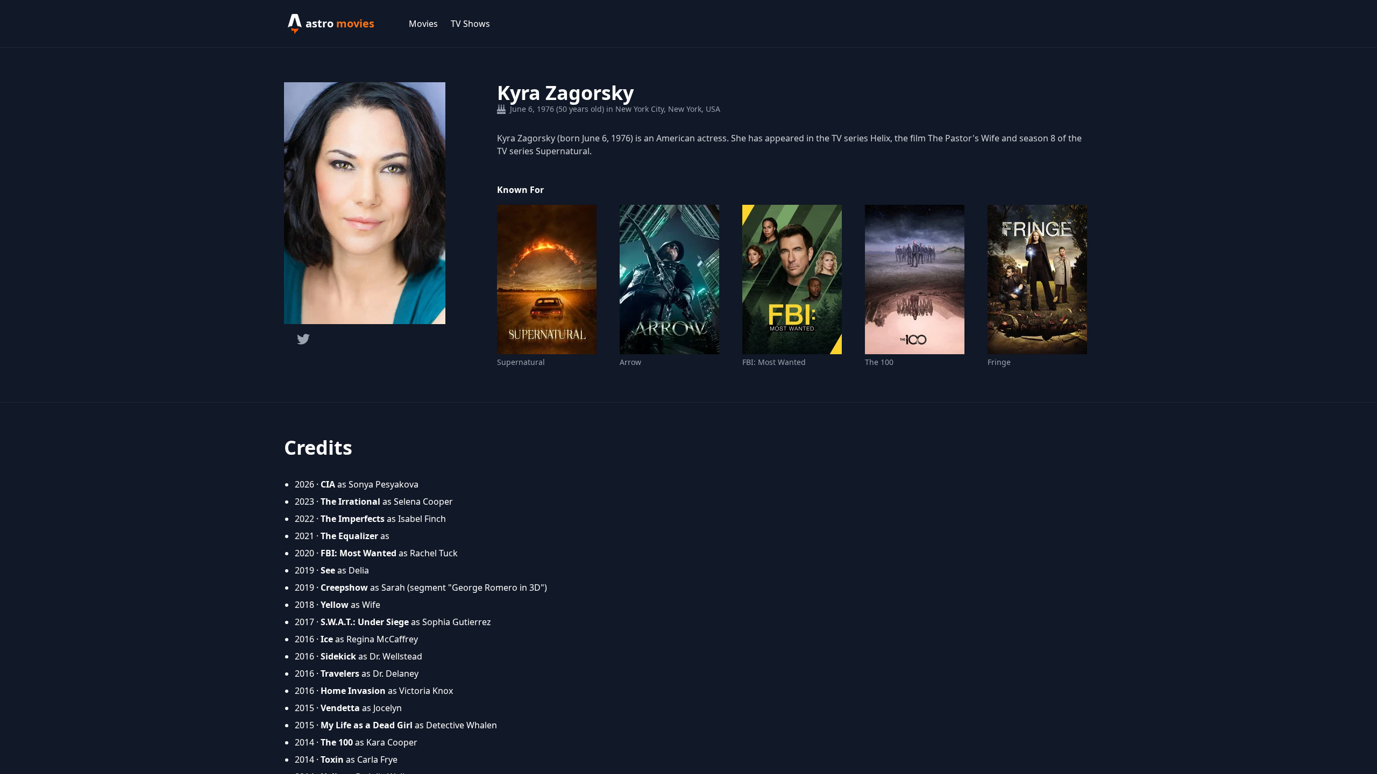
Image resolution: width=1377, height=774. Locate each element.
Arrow (630, 362)
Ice (327, 639)
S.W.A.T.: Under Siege (365, 622)
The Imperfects (353, 519)
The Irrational (350, 501)
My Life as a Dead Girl (367, 725)
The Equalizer (349, 536)
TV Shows (470, 24)
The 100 (879, 362)
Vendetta (340, 708)
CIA (328, 484)
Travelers (340, 673)
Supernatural (521, 362)
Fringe (999, 362)
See (328, 570)
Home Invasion (353, 691)
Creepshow (344, 587)
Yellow (335, 605)
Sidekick (338, 656)
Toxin (332, 759)
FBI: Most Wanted (774, 362)
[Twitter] (303, 339)
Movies (423, 24)
